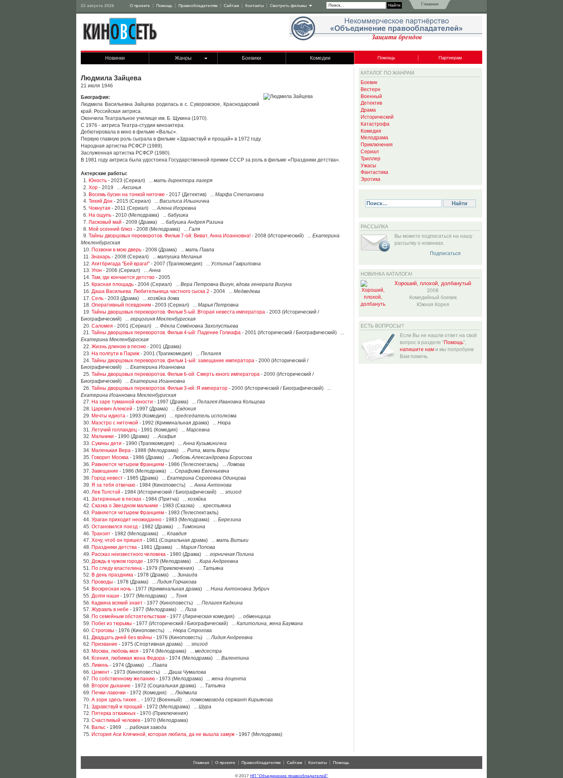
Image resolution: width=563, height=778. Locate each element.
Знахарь (100, 257)
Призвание (104, 644)
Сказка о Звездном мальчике (124, 506)
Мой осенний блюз (110, 229)
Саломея (102, 326)
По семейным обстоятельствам (128, 616)
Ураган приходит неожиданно (126, 520)
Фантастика (374, 172)
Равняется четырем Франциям (127, 464)
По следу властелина (116, 568)
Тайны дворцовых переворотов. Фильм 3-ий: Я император (159, 388)
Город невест (107, 478)
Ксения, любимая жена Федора (128, 658)
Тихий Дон (101, 201)
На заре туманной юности (122, 402)
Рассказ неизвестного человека (128, 554)
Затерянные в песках (116, 499)
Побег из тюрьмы (111, 623)
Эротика (370, 179)
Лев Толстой (105, 492)
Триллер (370, 159)
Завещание (104, 471)
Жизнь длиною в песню (118, 346)
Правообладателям (198, 5)
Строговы (102, 630)
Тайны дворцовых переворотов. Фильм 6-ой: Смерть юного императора (175, 374)
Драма (368, 110)
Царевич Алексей (111, 409)
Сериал (370, 152)
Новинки (115, 58)
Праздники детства (114, 547)
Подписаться (445, 253)
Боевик (369, 82)
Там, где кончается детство (123, 277)
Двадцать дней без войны (121, 637)
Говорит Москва (110, 457)
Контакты (254, 5)
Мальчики (102, 436)
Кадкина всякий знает (117, 603)
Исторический (377, 117)
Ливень (99, 665)
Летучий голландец (114, 430)
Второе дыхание (111, 686)
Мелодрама (374, 138)
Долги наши (105, 596)
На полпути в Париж (115, 353)
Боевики (251, 58)
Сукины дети (106, 443)
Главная (429, 4)
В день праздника (112, 575)
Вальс (98, 727)
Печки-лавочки (108, 693)
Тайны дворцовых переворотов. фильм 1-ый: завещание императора (172, 360)
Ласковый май (105, 222)
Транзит (100, 534)
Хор (93, 187)
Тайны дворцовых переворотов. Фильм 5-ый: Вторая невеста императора (178, 312)
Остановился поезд (114, 527)
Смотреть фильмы (288, 5)
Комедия (371, 131)
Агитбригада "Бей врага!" (120, 264)
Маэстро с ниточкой (114, 423)
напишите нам (417, 349)
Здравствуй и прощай (116, 707)
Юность (98, 180)
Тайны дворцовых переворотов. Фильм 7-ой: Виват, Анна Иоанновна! (170, 236)
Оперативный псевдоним (121, 305)
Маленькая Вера (111, 450)
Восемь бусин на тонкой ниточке (127, 194)
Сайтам (231, 5)
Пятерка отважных (113, 713)
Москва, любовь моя (114, 651)
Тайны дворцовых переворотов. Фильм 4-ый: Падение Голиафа (166, 332)
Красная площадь (112, 284)
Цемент (100, 672)
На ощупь (100, 215)
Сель (97, 298)
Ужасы (368, 166)
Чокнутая (99, 208)
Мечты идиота (108, 416)
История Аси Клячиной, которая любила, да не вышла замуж (163, 734)
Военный (371, 96)
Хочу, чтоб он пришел (116, 540)
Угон (96, 270)
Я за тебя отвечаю (113, 485)
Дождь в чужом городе (117, 561)
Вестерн (370, 89)
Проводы (102, 582)
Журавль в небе (110, 609)
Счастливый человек (115, 720)
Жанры (183, 58)
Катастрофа (375, 124)
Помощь (164, 5)
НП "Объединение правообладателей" (289, 775)
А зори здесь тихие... (115, 700)
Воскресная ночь (111, 589)
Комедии (320, 58)
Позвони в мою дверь (116, 250)
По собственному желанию (123, 679)
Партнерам (450, 57)
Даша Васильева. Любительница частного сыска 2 (150, 291)
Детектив (371, 103)
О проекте (140, 5)
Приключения (377, 145)
